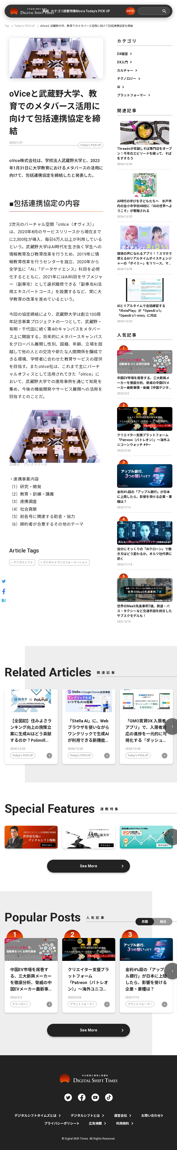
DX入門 (122, 62)
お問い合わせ (151, 1115)
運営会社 (120, 1115)
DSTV (130, 11)
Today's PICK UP (90, 145)
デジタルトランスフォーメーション (65, 562)
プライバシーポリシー (60, 1123)
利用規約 (122, 1123)
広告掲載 (95, 1123)
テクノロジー (126, 78)
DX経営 (122, 54)
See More (88, 866)
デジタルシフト (23, 562)
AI (118, 87)
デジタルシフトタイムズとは (35, 1115)
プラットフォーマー (131, 95)
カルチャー (125, 70)
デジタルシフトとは (85, 1115)
